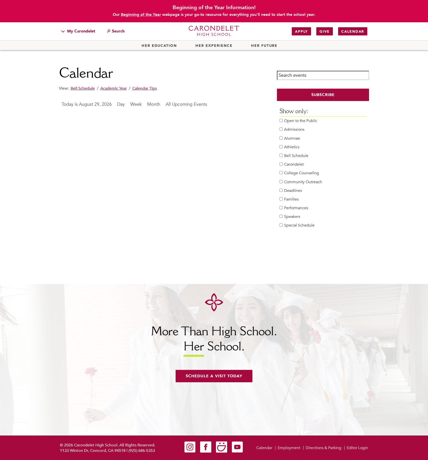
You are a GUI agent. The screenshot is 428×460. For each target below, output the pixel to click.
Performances (296, 208)
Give (325, 31)
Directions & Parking (323, 448)
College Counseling (301, 173)
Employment (289, 448)
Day (121, 104)
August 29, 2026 (95, 104)
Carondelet (294, 164)
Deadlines (293, 190)
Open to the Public (300, 121)
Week (136, 104)
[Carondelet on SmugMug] (221, 451)
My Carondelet (80, 31)
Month (153, 104)
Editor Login (357, 448)
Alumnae (292, 138)
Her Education (159, 46)
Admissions (294, 129)
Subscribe (323, 95)
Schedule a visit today (214, 376)
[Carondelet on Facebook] (205, 451)
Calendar (352, 31)
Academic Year (113, 88)
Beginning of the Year (141, 14)
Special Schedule (299, 225)
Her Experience (213, 46)
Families (291, 199)
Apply (301, 31)
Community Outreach (303, 182)
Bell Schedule (83, 88)
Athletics (291, 147)
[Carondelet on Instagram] (189, 451)
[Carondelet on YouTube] (237, 451)
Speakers (292, 216)
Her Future (264, 46)
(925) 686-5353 (142, 450)
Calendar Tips (144, 88)
